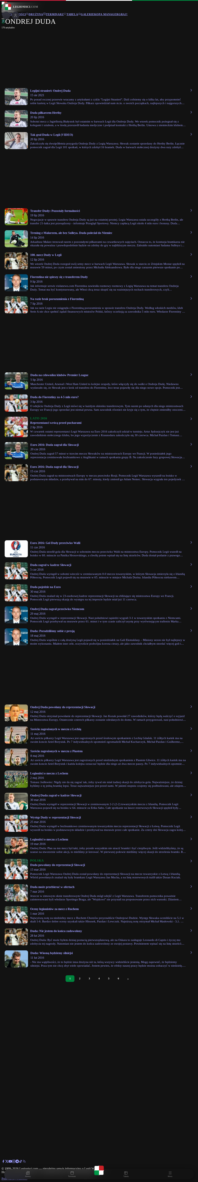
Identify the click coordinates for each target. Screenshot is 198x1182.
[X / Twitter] (7, 1162)
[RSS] (24, 1162)
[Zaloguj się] (3, 22)
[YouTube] (10, 1162)
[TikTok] (20, 1162)
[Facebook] (3, 1162)
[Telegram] (17, 1162)
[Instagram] (13, 1162)
